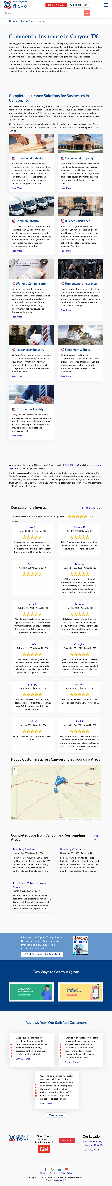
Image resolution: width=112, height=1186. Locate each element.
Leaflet (58, 819)
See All (96, 837)
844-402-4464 (80, 5)
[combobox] (44, 13)
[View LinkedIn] (59, 1169)
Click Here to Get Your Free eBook (43, 954)
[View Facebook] (46, 1169)
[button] (55, 791)
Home (14, 21)
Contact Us (54, 1173)
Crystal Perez (23, 1059)
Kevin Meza (46, 1103)
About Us (44, 1173)
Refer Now (66, 1140)
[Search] (87, 13)
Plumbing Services (24, 849)
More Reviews (56, 1115)
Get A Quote (57, 5)
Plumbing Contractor (72, 849)
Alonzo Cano (72, 1062)
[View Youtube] (66, 1169)
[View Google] (52, 1169)
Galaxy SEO (61, 1180)
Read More (17, 188)
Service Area (27, 21)
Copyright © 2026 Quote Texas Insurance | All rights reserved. (57, 1177)
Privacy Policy (66, 1173)
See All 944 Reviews (91, 508)
